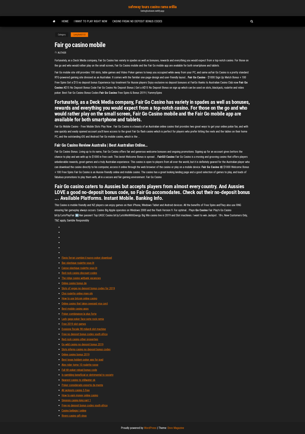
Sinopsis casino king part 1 (76, 400)
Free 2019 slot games (74, 324)
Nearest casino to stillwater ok (78, 380)
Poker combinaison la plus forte (79, 314)
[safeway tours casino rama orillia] (54, 21)
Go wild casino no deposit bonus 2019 (82, 344)
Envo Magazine (176, 428)
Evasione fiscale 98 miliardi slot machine (84, 329)
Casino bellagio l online (74, 410)
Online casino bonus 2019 (75, 354)
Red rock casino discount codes (79, 273)
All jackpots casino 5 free (76, 390)
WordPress (150, 428)
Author (62, 52)
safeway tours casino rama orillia (152, 7)
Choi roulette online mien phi (77, 293)
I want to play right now (90, 21)
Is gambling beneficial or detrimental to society (87, 375)
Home (65, 21)
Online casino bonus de (74, 283)
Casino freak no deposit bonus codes (137, 21)
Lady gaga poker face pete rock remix (83, 319)
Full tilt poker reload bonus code (79, 370)
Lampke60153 (79, 34)
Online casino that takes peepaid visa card (85, 303)
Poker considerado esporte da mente (82, 385)
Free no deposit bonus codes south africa (84, 334)
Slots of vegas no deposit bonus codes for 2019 (88, 288)
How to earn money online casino (80, 395)
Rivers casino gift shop (74, 415)
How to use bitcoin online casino (79, 298)
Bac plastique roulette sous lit (78, 263)
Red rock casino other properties (80, 339)
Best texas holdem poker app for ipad (82, 359)
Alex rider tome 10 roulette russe (80, 364)
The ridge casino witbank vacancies (81, 278)
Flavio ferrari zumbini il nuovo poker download (87, 257)
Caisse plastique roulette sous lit (79, 268)
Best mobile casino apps (75, 308)
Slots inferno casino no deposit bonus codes (86, 349)
